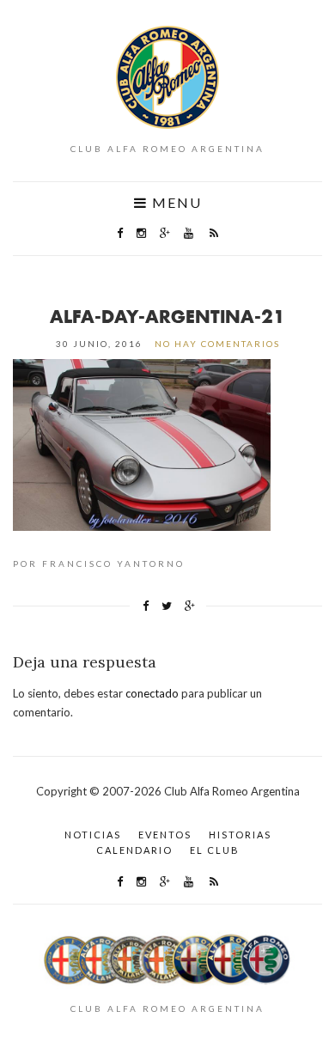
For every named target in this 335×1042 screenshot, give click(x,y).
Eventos (165, 834)
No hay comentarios (217, 343)
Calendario (134, 850)
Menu (175, 203)
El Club (215, 850)
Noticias (92, 834)
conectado (152, 693)
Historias (240, 834)
